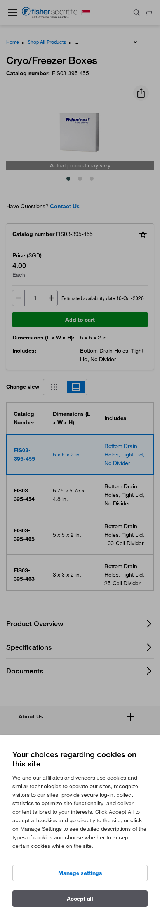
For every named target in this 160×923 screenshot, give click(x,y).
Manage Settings (80, 873)
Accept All (80, 898)
